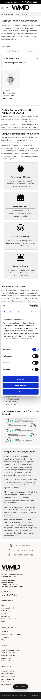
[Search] (7, 8)
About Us (4, 632)
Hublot (3, 622)
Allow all (20, 379)
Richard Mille (5, 616)
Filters (22, 687)
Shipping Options (7, 674)
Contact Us (5, 637)
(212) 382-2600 (31, 2)
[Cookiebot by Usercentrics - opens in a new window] (29, 305)
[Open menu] (2, 8)
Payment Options (7, 679)
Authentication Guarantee (10, 634)
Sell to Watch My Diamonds (11, 650)
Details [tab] (20, 312)
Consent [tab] (7, 312)
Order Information (7, 671)
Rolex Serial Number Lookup (11, 661)
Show (30, 51)
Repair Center (6, 658)
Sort (8, 51)
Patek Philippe (6, 611)
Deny (21, 392)
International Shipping (9, 676)
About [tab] (33, 312)
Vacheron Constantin (9, 619)
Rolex (3, 605)
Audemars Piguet (7, 608)
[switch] (35, 356)
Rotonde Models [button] (11, 58)
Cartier (17, 14)
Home (3, 14)
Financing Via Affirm (8, 655)
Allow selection (20, 385)
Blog (3, 640)
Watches (10, 14)
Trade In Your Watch (8, 653)
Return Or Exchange (8, 682)
